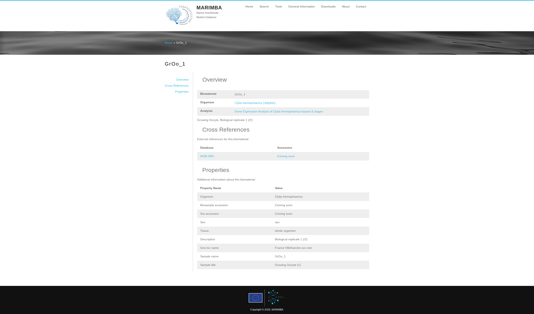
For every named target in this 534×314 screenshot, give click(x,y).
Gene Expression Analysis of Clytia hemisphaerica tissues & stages (279, 111)
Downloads (328, 6)
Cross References (177, 85)
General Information (301, 6)
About (346, 6)
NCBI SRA (207, 156)
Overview (182, 79)
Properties (182, 91)
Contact (361, 6)
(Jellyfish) (255, 103)
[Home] (179, 24)
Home (249, 6)
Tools (278, 6)
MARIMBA (209, 7)
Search (264, 6)
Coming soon (286, 156)
